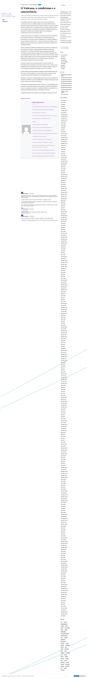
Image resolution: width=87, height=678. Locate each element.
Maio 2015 (63, 344)
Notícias (62, 658)
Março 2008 (63, 512)
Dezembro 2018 (64, 260)
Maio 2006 (63, 555)
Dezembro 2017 (64, 284)
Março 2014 (63, 371)
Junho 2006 (63, 553)
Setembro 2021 (64, 198)
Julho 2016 (63, 317)
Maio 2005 (63, 578)
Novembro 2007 (64, 520)
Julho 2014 (63, 364)
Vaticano (39, 4)
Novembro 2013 (64, 379)
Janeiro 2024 (63, 159)
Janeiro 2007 (63, 539)
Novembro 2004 (64, 590)
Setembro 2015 (64, 336)
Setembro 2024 (64, 143)
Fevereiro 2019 (64, 256)
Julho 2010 (63, 457)
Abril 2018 (63, 276)
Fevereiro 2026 (64, 110)
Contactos (5, 21)
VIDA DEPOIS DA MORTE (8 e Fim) (66, 75)
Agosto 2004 (63, 596)
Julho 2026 (63, 102)
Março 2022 (63, 186)
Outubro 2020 (64, 217)
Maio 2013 (63, 391)
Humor (62, 647)
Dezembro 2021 (64, 192)
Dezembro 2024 (64, 137)
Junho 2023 (63, 168)
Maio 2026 (63, 104)
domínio (65, 637)
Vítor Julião (63, 68)
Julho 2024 (63, 147)
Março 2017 (63, 301)
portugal (67, 664)
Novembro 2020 (64, 215)
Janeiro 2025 (63, 135)
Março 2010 (63, 465)
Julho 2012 (63, 410)
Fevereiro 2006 (64, 561)
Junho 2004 (63, 600)
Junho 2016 (63, 319)
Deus (62, 637)
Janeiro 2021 (63, 213)
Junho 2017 (63, 295)
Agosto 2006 (63, 549)
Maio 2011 (63, 438)
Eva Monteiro (63, 56)
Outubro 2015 (63, 334)
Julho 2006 (63, 551)
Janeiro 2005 (63, 586)
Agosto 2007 (63, 526)
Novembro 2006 (64, 543)
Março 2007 (63, 535)
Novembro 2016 (64, 309)
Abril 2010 (63, 463)
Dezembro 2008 (64, 494)
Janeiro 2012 (63, 422)
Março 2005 (63, 582)
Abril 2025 (63, 129)
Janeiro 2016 (63, 328)
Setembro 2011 (64, 430)
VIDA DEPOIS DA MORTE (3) (66, 85)
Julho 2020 (63, 223)
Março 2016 (63, 325)
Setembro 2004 (64, 594)
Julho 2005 (63, 574)
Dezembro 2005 (64, 565)
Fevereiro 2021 (64, 211)
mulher (66, 656)
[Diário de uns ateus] (7, 9)
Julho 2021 (63, 202)
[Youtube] (67, 48)
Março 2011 (63, 442)
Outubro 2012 (63, 405)
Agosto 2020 (63, 221)
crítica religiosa (64, 635)
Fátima (67, 643)
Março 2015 (63, 348)
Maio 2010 (63, 461)
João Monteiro (63, 58)
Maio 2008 (63, 508)
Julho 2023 (63, 166)
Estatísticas (63, 641)
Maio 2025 (63, 127)
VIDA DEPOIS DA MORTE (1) (66, 89)
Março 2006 (63, 559)
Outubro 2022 (64, 178)
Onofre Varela (63, 63)
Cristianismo (63, 631)
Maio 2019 (63, 250)
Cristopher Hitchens (65, 633)
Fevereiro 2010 (64, 467)
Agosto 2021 (63, 200)
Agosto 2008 (63, 502)
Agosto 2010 (63, 455)
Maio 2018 (63, 274)
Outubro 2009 (64, 475)
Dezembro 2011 (64, 424)
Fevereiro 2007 (64, 537)
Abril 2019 (63, 252)
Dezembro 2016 (64, 307)
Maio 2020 (63, 227)
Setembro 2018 (64, 266)
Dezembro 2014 (64, 354)
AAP (3, 19)
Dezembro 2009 (64, 471)
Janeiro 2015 (63, 352)
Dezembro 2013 (64, 377)
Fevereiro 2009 (64, 490)
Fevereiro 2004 (64, 608)
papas (65, 660)
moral (65, 654)
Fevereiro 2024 (64, 157)
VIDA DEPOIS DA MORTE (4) (66, 83)
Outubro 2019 (63, 241)
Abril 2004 (63, 604)
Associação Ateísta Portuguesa (65, 42)
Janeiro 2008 (63, 516)
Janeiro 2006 (63, 563)
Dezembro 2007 (64, 518)
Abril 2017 (63, 299)
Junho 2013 (63, 389)
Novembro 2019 (64, 239)
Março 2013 (63, 395)
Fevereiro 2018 (64, 280)
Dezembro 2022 (64, 174)
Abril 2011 (63, 440)
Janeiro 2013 (63, 399)
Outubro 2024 (64, 141)
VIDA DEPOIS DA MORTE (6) (66, 79)
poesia (67, 662)
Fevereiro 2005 (64, 584)
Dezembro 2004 (64, 588)
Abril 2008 (63, 510)
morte (62, 656)
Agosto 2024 (63, 145)
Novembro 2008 (64, 496)
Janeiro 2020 (63, 235)
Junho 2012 (63, 412)
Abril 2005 (63, 580)
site (61, 668)
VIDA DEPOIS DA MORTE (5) (66, 81)
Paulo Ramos (63, 65)
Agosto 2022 (63, 180)
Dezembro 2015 (64, 330)
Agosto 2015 (63, 338)
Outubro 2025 (64, 118)
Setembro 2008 (64, 500)
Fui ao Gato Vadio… (64, 94)
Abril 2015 (63, 346)
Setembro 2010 (64, 453)
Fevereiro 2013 (64, 397)
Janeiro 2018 (63, 282)
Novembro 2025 (64, 116)
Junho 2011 (63, 436)
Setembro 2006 (64, 547)
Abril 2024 (63, 153)
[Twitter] (65, 48)
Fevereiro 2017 (64, 303)
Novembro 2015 (64, 332)
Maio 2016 (63, 321)
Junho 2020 (63, 225)
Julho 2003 (63, 615)
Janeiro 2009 (63, 492)
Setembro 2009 (64, 477)
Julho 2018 (63, 270)
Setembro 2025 (64, 120)
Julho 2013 (63, 387)
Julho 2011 (63, 434)
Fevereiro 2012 (64, 420)
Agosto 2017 (63, 291)
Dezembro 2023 (64, 161)
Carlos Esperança (38, 102)
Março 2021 (63, 209)
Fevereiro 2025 (64, 133)
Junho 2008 (63, 506)
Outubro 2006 (64, 545)
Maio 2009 (63, 485)
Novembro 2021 (64, 194)
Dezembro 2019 (64, 237)
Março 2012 (63, 418)
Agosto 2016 (63, 315)
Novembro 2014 (64, 356)
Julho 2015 (63, 340)
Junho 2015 (63, 342)
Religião (62, 666)
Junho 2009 (63, 483)
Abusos (65, 622)
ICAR (66, 647)
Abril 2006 (63, 557)
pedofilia (62, 662)
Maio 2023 (63, 170)
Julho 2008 (63, 504)
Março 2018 (63, 278)
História (62, 645)
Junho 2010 (63, 459)
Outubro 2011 (63, 428)
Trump (65, 668)
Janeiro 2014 (63, 375)
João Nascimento (64, 60)
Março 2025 (63, 131)
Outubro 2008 (64, 498)
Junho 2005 (63, 576)
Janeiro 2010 (63, 469)
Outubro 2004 (64, 592)
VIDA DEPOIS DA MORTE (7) (66, 77)
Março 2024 (63, 155)
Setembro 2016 (64, 313)
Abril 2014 (63, 369)
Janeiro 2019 (63, 258)
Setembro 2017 (64, 289)
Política (62, 664)
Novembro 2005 (64, 567)
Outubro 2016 (63, 311)
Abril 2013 (63, 393)
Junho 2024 (63, 149)
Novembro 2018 (64, 262)
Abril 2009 (63, 487)
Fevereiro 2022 (64, 188)
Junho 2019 (63, 248)
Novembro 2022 (64, 176)
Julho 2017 (63, 293)
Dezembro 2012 (64, 401)
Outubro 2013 (63, 381)
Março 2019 (63, 254)
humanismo (68, 645)
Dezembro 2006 (64, 541)
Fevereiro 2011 (64, 444)
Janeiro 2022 (63, 190)
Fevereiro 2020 (64, 233)
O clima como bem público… (64, 92)
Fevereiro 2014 (64, 373)
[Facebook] (62, 48)
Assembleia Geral (64, 624)
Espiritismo (63, 639)
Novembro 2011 (64, 426)
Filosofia (62, 643)
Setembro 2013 (64, 383)
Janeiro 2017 (63, 305)
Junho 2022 (63, 184)
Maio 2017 (63, 297)
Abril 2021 (63, 207)
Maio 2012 (63, 414)
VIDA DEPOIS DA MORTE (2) (66, 87)
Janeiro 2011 (63, 446)
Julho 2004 (63, 598)
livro (62, 654)
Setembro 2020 (64, 219)
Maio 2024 (63, 151)
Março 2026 (63, 108)
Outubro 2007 (64, 522)
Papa (62, 660)
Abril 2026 (63, 106)
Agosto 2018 (63, 268)
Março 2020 (63, 231)
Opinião (67, 658)
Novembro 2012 (64, 403)
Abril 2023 (63, 172)
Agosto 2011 (63, 432)
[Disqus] (39, 175)
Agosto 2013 (63, 385)
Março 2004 (63, 606)
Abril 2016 (63, 323)
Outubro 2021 (63, 196)
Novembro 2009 (64, 473)
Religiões (67, 666)
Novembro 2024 (64, 139)
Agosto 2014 (63, 362)
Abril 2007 (63, 533)
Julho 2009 (63, 481)
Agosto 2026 (63, 100)
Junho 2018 (63, 272)
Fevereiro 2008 (64, 514)
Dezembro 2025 (64, 114)
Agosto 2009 (63, 479)
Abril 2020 (63, 229)
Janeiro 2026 (63, 112)
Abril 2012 (63, 416)
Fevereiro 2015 (64, 350)
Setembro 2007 (64, 524)
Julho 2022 (63, 182)
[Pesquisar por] (70, 5)
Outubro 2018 (63, 264)
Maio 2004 (63, 602)
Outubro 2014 (63, 358)
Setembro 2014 (64, 360)
